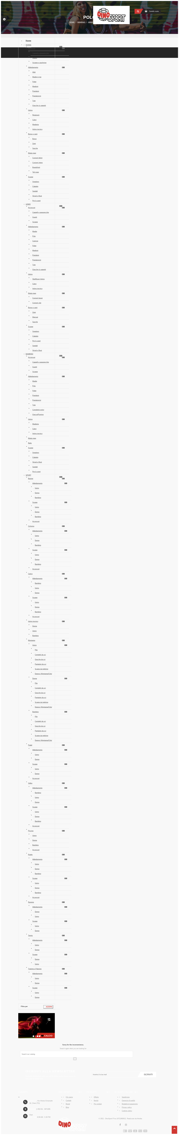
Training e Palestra (34, 969)
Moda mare (32, 153)
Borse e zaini (32, 134)
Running (31, 902)
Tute (34, 101)
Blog (67, 1107)
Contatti (68, 1100)
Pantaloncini (36, 96)
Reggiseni (35, 115)
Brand (68, 1104)
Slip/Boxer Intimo (38, 279)
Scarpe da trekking (41, 669)
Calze (34, 120)
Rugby (30, 855)
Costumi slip (36, 303)
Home (28, 41)
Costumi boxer (37, 298)
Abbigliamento (33, 67)
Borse (34, 139)
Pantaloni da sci (40, 664)
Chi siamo (69, 1097)
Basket (30, 479)
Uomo (28, 204)
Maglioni (35, 86)
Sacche (35, 148)
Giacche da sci (40, 659)
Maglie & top (36, 77)
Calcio (30, 574)
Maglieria (35, 124)
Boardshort (36, 167)
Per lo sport (36, 201)
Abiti (34, 72)
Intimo (30, 110)
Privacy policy (127, 1107)
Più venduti (98, 1104)
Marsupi (35, 317)
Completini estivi (38, 410)
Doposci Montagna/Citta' (43, 674)
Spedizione (126, 1097)
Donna (28, 45)
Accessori (31, 48)
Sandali (35, 191)
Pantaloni (35, 91)
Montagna (31, 640)
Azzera (48, 1007)
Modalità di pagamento (130, 1104)
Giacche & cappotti (39, 105)
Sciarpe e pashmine (39, 63)
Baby (30, 443)
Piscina (30, 831)
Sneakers (35, 182)
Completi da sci (40, 655)
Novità (96, 1100)
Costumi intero (37, 163)
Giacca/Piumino (38, 414)
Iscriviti (148, 1074)
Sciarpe (35, 222)
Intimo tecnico (37, 129)
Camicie (35, 241)
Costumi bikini (37, 158)
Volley (30, 783)
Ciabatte (35, 186)
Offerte (96, 1097)
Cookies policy (127, 1111)
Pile (36, 650)
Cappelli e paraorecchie (40, 53)
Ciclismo (31, 526)
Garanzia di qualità (128, 1100)
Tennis (30, 935)
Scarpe (30, 177)
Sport (28, 475)
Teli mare (35, 172)
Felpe (34, 82)
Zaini (34, 143)
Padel (30, 745)
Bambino (29, 354)
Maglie (34, 231)
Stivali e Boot (37, 196)
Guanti (34, 58)
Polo (34, 236)
